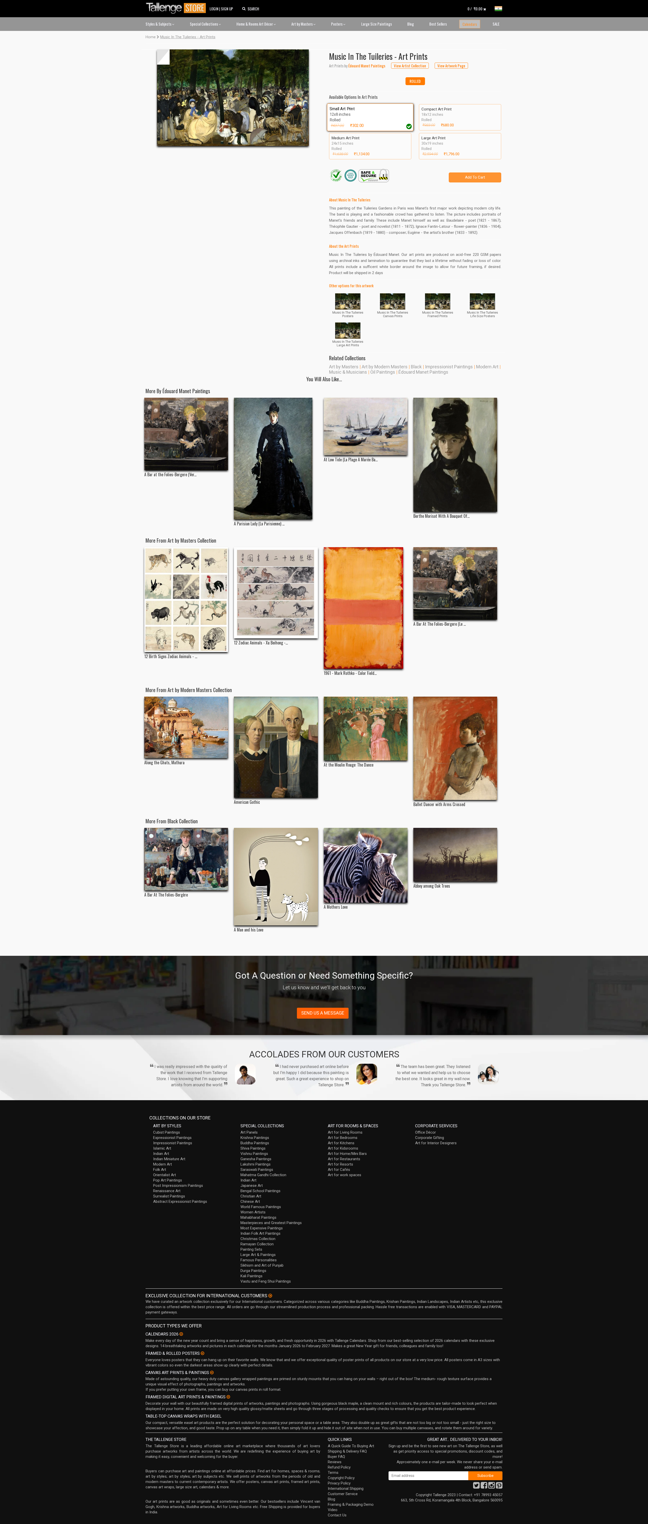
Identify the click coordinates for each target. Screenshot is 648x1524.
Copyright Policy (341, 1478)
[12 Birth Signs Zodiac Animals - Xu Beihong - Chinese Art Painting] (186, 599)
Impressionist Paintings (449, 366)
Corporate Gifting (429, 1137)
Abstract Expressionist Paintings (180, 1201)
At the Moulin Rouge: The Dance (348, 765)
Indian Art (161, 1153)
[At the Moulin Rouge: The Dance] (366, 728)
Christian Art (250, 1196)
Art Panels (249, 1132)
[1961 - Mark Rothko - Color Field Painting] (366, 608)
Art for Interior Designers (436, 1143)
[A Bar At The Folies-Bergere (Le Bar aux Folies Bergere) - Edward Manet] (455, 583)
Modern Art (487, 366)
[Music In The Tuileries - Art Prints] (233, 97)
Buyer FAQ (336, 1456)
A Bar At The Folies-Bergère (166, 894)
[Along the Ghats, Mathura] (186, 727)
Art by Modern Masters (385, 366)
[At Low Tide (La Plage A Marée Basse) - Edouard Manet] (366, 426)
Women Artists (253, 1212)
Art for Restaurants (344, 1159)
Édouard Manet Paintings (423, 372)
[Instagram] (491, 1486)
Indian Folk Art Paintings (260, 1233)
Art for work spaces (344, 1175)
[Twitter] (476, 1486)
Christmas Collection (257, 1238)
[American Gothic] (276, 747)
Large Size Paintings (376, 24)
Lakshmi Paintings (255, 1164)
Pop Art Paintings (167, 1180)
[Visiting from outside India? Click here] (270, 1295)
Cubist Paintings (166, 1132)
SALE (496, 24)
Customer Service (343, 1494)
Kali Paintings (251, 1276)
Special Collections (204, 24)
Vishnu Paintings (254, 1153)
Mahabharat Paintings (258, 1217)
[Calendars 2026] (181, 1334)
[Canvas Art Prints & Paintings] (212, 1372)
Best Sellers (438, 24)
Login (214, 8)
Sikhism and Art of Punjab (262, 1265)
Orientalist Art (164, 1175)
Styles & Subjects (159, 24)
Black (416, 366)
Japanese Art (251, 1185)
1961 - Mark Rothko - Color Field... (350, 673)
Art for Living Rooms (345, 1132)
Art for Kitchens (341, 1143)
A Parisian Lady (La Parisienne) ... (259, 523)
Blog (410, 24)
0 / (475, 8)
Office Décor (425, 1132)
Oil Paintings (382, 372)
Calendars (469, 24)
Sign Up (227, 8)
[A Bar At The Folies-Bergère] (186, 859)
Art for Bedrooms (342, 1137)
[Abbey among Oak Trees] (455, 855)
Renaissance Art (166, 1191)
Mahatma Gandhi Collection (263, 1175)
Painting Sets (251, 1249)
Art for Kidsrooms (343, 1148)
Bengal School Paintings (260, 1191)
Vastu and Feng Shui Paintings (265, 1281)
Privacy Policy (339, 1483)
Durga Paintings (253, 1270)
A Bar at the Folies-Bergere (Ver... (170, 474)
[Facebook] (484, 1486)
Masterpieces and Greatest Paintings (271, 1223)
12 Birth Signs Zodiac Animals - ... (170, 656)
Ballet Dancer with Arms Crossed (439, 804)
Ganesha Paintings (255, 1159)
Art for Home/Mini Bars (347, 1153)
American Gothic (247, 802)
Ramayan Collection (257, 1244)
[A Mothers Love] (366, 865)
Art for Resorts (340, 1164)
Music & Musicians (348, 372)
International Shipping (345, 1488)
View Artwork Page (451, 65)
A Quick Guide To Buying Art (351, 1446)
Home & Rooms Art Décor (255, 24)
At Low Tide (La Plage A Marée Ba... (351, 459)
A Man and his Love (248, 929)
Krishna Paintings (254, 1137)
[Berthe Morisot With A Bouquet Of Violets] (455, 455)
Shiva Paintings (253, 1148)
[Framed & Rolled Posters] (202, 1353)
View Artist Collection (410, 65)
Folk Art (159, 1169)
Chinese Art (250, 1201)
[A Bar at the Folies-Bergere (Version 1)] (186, 434)
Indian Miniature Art (169, 1159)
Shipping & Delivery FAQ (347, 1451)
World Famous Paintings (260, 1207)
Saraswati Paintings (256, 1169)
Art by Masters (302, 24)
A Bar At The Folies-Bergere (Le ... (439, 624)
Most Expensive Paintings (261, 1228)
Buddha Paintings (254, 1143)
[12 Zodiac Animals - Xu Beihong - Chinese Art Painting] (276, 592)
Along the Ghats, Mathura (164, 762)
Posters (337, 24)
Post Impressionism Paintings (178, 1185)
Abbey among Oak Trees (431, 886)
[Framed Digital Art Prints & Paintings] (228, 1397)
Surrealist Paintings (169, 1196)
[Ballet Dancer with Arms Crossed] (455, 748)
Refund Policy (339, 1467)
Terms (333, 1472)
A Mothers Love (336, 907)
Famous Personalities (258, 1260)
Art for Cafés (339, 1169)
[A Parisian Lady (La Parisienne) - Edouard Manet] (276, 458)
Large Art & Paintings (258, 1254)
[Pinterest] (499, 1486)
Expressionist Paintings (172, 1137)
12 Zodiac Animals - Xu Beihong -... (261, 642)
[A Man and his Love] (276, 876)
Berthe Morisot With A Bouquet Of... (441, 516)
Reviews (334, 1462)
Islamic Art (162, 1148)
